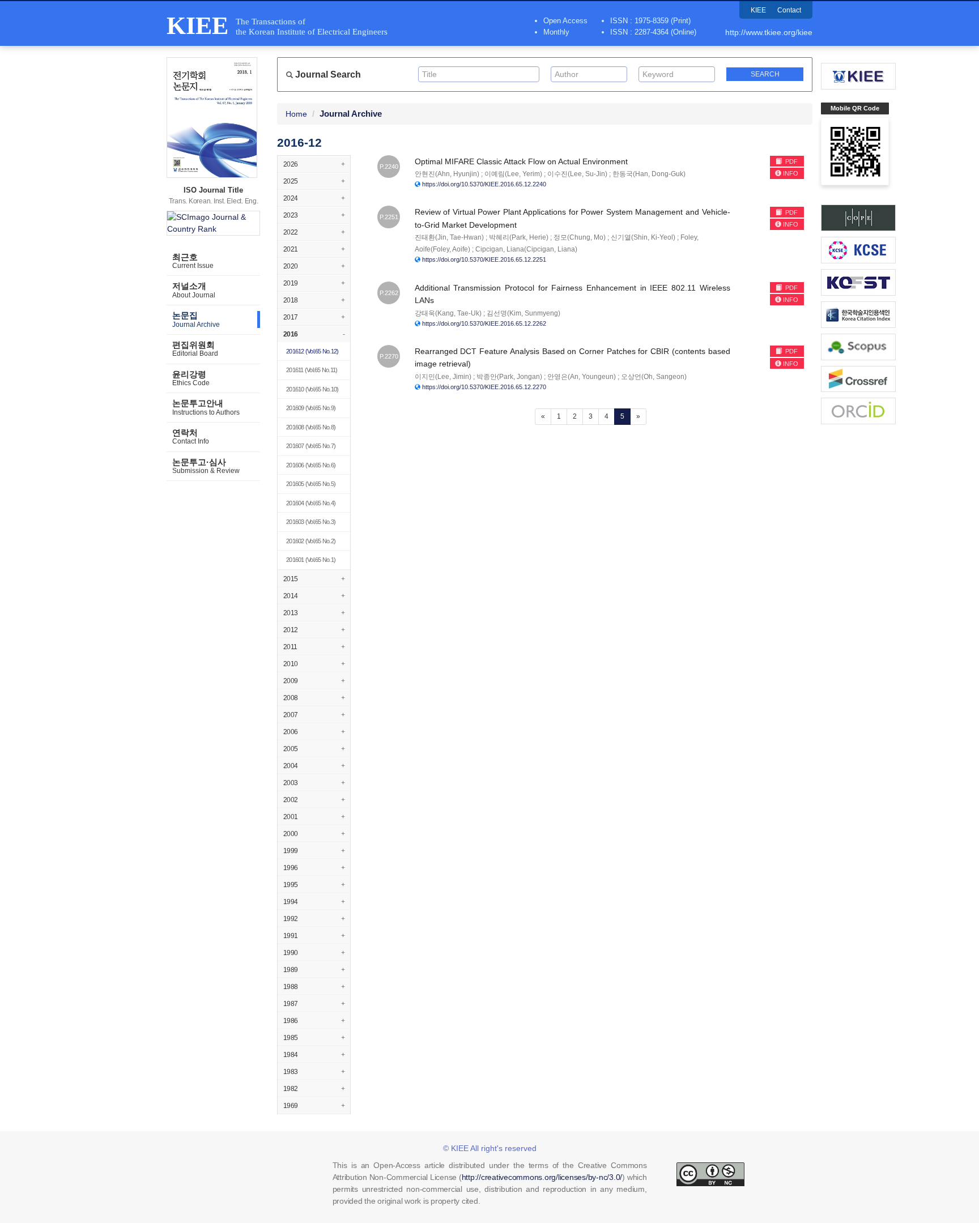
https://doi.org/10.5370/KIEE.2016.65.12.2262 (484, 323)
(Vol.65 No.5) (310, 483)
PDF (791, 161)
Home (296, 113)
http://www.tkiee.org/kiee (768, 32)
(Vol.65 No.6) (310, 465)
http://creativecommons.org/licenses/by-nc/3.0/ (542, 1177)
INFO (790, 173)
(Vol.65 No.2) (310, 541)
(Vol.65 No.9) (310, 407)
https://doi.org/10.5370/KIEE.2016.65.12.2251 (484, 259)
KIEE (758, 10)
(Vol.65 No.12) (312, 351)
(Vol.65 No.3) (310, 521)
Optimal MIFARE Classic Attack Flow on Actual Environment (521, 161)
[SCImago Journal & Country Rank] (213, 223)
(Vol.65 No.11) (311, 370)
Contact (789, 10)
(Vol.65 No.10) (312, 389)
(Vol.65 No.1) (310, 559)
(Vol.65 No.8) (310, 427)
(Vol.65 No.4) (310, 503)
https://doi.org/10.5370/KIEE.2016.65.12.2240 (484, 184)
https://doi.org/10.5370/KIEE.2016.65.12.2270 (484, 386)
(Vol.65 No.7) (310, 445)
